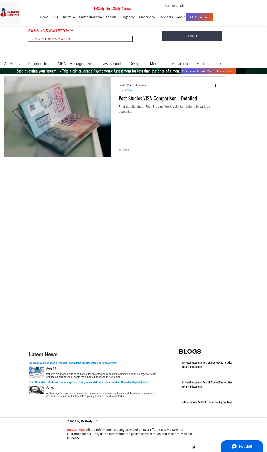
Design (136, 63)
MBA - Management (75, 63)
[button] (220, 64)
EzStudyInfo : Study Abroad (112, 8)
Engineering (38, 63)
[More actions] (216, 85)
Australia (180, 63)
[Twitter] (194, 447)
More (200, 63)
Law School (111, 63)
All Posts (12, 63)
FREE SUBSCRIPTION (49, 30)
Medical (157, 63)
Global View (126, 90)
